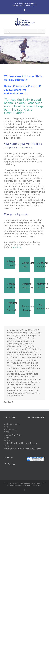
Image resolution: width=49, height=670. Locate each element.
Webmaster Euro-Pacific (32, 485)
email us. (17, 247)
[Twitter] (9, 464)
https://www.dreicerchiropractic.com (22, 448)
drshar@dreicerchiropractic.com (24, 5)
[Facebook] (5, 464)
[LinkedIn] (14, 464)
